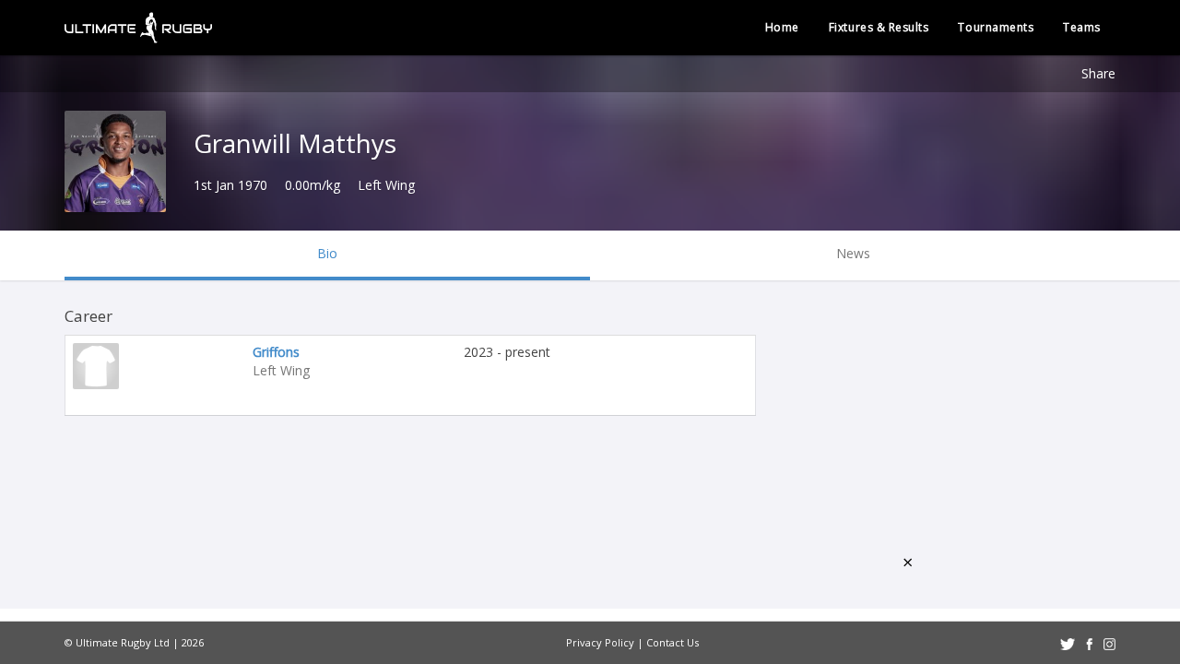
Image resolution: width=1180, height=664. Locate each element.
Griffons (276, 352)
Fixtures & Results (879, 27)
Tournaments (995, 27)
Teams (1082, 27)
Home (782, 27)
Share (1098, 73)
